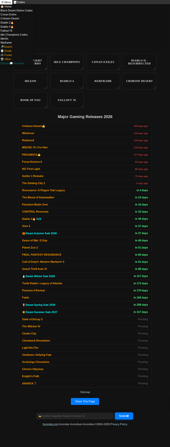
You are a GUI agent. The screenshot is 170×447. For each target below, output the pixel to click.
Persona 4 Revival (33, 290)
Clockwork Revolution (36, 340)
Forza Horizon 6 (32, 161)
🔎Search (6, 46)
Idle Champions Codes (14, 34)
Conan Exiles (8, 14)
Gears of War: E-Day (34, 240)
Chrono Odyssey (32, 369)
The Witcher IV (31, 326)
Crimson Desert (9, 18)
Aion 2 (26, 226)
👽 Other (5, 59)
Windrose (28, 133)
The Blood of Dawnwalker (38, 197)
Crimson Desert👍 (33, 126)
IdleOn (4, 38)
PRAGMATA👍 (31, 154)
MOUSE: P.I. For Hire (35, 147)
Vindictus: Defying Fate (36, 354)
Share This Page (85, 401)
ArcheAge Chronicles (35, 362)
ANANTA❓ (29, 383)
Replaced (28, 140)
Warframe (6, 42)
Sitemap (85, 392)
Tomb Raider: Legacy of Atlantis (42, 283)
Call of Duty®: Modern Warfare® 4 (43, 261)
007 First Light (31, 169)
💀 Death (6, 51)
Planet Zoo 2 (30, 247)
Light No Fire (30, 347)
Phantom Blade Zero (35, 204)
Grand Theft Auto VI (34, 269)
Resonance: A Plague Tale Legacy (43, 190)
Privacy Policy (119, 424)
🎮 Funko (6, 55)
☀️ (39, 312)
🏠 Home (6, 6)
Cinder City (29, 333)
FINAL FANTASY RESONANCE (41, 254)
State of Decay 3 (32, 319)
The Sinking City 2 (33, 183)
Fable (25, 297)
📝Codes (19, 2)
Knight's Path (30, 376)
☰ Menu (6, 2)
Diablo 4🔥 (7, 26)
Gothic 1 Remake (32, 176)
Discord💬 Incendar (12, 63)
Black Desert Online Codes (16, 10)
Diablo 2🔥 (7, 22)
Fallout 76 (6, 30)
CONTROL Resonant (35, 211)
